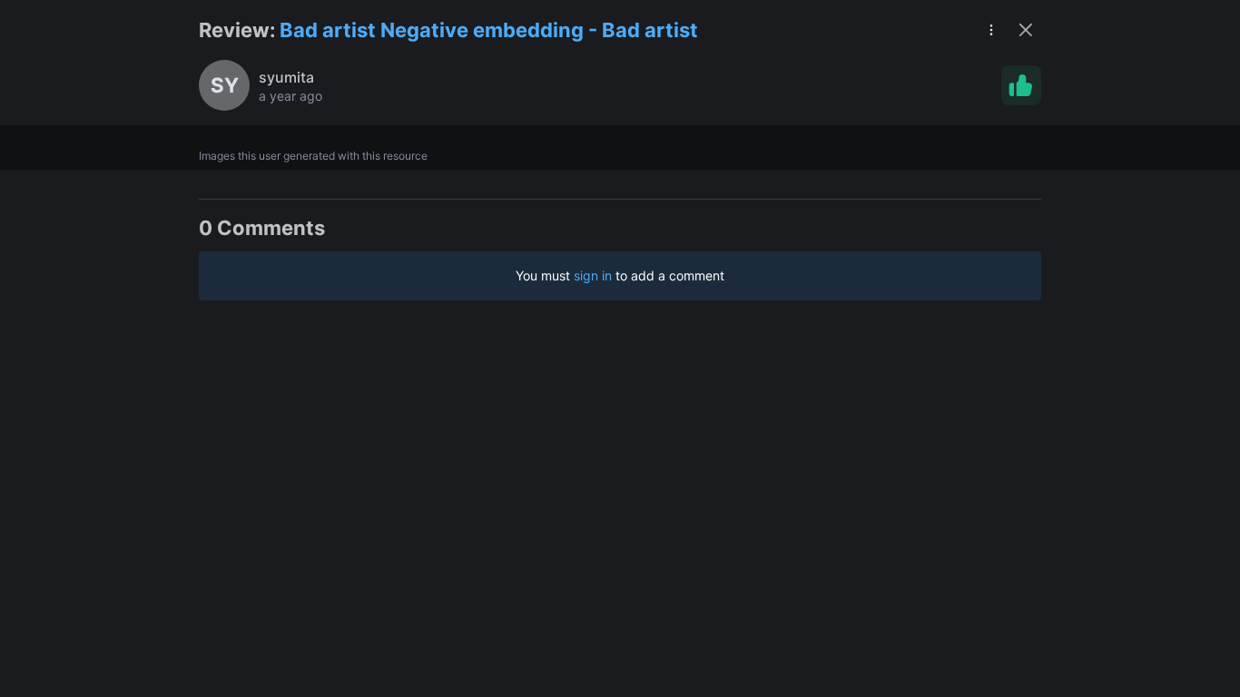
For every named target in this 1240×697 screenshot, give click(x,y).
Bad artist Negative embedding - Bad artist (489, 30)
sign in (593, 275)
